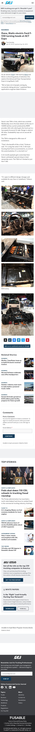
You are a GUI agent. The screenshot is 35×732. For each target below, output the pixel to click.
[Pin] (27, 340)
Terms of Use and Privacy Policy (17, 721)
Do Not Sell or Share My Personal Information (18, 723)
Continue (8, 436)
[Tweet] (23, 340)
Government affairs (8, 533)
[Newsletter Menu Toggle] (33, 3)
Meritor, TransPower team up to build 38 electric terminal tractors (11, 362)
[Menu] (2, 3)
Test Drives (5, 546)
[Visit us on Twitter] (6, 687)
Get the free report (13, 580)
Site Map (28, 725)
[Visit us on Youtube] (14, 687)
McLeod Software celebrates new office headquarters (11, 374)
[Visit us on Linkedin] (10, 687)
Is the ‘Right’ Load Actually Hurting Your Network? (15, 595)
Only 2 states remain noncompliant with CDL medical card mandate (9, 537)
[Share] (14, 340)
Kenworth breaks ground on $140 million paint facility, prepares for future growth (11, 399)
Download (10, 608)
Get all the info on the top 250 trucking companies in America (16, 567)
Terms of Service (9, 23)
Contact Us (20, 725)
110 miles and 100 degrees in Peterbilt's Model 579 (11, 549)
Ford (12, 74)
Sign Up (6, 679)
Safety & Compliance (8, 488)
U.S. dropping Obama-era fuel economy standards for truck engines (11, 512)
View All (23, 608)
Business (5, 30)
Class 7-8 (4, 508)
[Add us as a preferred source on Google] (10, 340)
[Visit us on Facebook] (2, 687)
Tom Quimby (10, 42)
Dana (26, 74)
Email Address (7, 427)
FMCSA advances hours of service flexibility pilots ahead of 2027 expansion (11, 525)
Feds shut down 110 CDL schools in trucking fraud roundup (14, 493)
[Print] (5, 340)
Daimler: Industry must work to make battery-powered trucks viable (11, 387)
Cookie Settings (10, 725)
